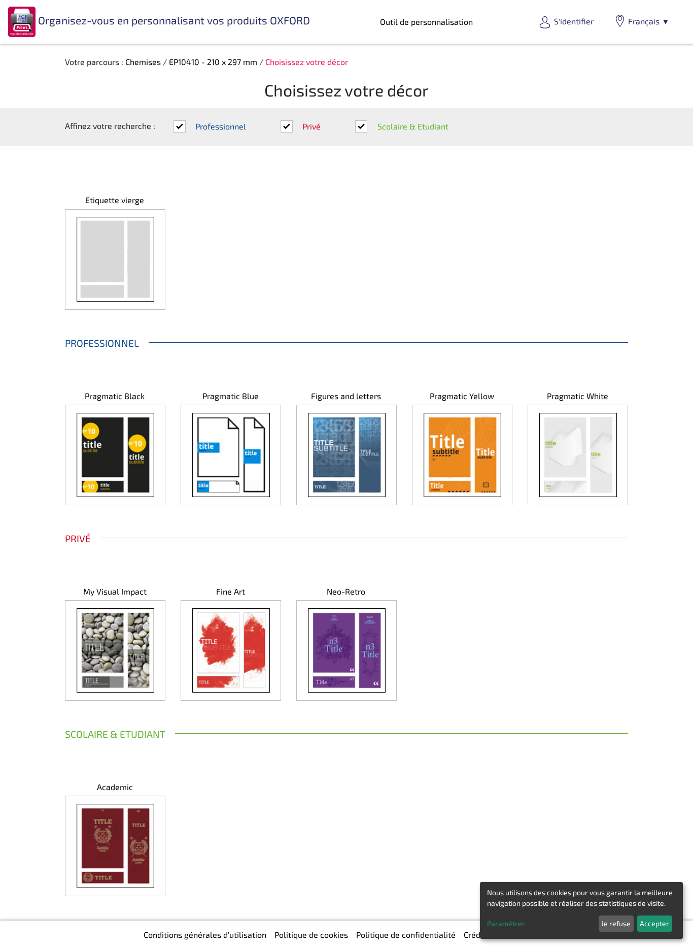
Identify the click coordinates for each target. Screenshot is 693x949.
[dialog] (581, 910)
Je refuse (616, 923)
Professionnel (220, 126)
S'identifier (574, 21)
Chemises (143, 62)
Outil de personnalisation (426, 21)
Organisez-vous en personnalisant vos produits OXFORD (173, 20)
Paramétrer (506, 923)
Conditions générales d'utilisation (205, 934)
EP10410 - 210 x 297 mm (213, 62)
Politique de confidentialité (406, 934)
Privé (311, 126)
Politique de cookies (311, 934)
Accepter (654, 923)
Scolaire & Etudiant (412, 126)
